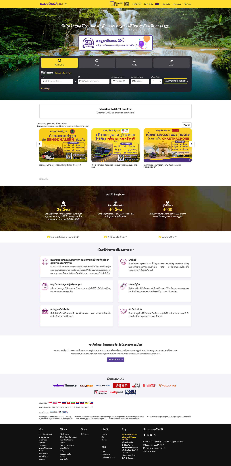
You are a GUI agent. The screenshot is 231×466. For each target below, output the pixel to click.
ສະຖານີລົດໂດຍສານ (66, 440)
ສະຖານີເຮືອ (64, 459)
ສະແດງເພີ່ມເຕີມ (115, 360)
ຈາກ (43, 77)
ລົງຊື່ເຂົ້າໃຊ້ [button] (136, 4)
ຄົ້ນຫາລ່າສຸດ (148, 4)
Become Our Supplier (129, 434)
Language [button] (177, 4)
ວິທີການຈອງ (43, 445)
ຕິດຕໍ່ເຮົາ (188, 4)
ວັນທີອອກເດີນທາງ (117, 77)
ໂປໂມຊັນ (42, 443)
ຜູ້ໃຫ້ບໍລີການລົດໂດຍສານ (68, 437)
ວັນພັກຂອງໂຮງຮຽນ (108, 457)
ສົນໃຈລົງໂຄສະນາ (128, 458)
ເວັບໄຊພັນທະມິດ (127, 442)
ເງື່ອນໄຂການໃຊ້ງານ (128, 455)
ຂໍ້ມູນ (103, 452)
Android (104, 434)
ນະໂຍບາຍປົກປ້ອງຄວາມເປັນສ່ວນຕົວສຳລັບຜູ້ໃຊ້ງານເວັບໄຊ (130, 450)
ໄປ (79, 77)
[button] (158, 4)
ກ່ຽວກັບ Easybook (45, 434)
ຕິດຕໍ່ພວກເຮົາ (43, 454)
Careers (42, 459)
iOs (102, 437)
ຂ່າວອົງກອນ (43, 440)
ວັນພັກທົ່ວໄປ (105, 455)
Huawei (104, 440)
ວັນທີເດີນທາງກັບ (137, 77)
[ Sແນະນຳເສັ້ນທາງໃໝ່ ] (63, 73)
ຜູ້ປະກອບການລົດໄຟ (67, 445)
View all (187, 125)
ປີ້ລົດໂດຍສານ (64, 434)
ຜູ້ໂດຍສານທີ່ (155, 77)
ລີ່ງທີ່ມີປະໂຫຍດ (127, 445)
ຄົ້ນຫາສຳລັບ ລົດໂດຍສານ (176, 81)
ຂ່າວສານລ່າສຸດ (44, 437)
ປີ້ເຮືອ (62, 451)
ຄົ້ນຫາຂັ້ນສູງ (45, 88)
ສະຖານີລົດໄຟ (64, 448)
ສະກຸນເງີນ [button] (166, 4)
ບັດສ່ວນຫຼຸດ (84, 434)
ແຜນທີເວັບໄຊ (43, 456)
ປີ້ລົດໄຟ (62, 443)
